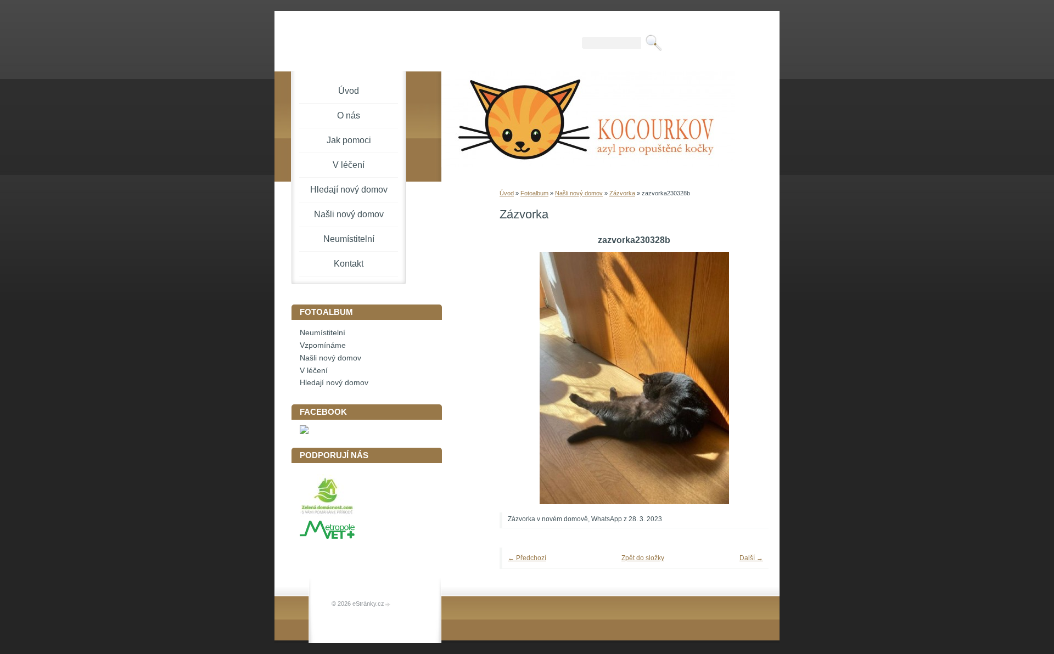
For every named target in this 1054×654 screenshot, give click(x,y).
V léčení (349, 165)
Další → (751, 558)
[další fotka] (745, 378)
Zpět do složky (642, 558)
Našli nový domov (579, 193)
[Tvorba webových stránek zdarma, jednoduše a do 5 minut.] (388, 604)
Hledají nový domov (349, 189)
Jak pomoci (349, 140)
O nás (348, 115)
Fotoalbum (534, 193)
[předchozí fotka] (523, 378)
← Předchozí (527, 558)
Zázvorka (622, 193)
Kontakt (348, 263)
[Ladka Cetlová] (304, 431)
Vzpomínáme (323, 345)
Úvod (507, 193)
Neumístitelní (348, 239)
